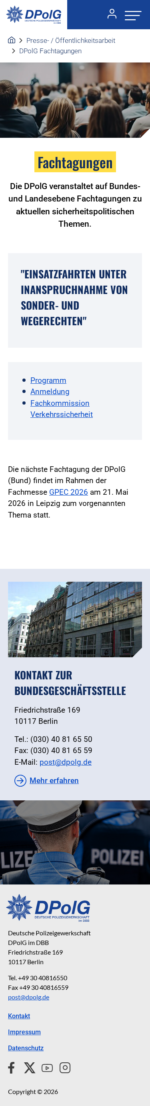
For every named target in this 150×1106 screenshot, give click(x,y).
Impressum (24, 1032)
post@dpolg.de (66, 762)
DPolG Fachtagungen (50, 51)
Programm (48, 380)
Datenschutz (26, 1048)
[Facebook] (13, 1066)
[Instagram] (62, 1066)
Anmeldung (50, 391)
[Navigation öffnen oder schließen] (131, 14)
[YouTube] (44, 1066)
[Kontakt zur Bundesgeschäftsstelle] (75, 619)
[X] (26, 1066)
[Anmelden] (108, 14)
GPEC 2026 (68, 492)
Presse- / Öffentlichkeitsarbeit (70, 40)
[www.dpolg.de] (11, 40)
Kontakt (19, 1016)
